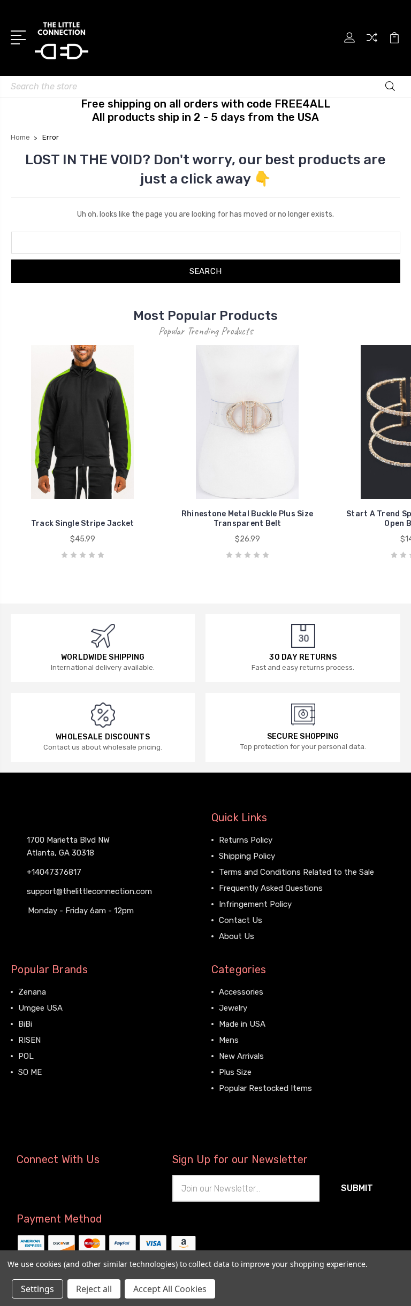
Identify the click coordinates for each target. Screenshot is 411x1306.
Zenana (32, 992)
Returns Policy (245, 840)
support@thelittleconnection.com (89, 891)
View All (33, 1088)
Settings (37, 1289)
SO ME (30, 1072)
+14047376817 (54, 872)
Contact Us (240, 920)
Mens (229, 1040)
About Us (236, 936)
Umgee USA (40, 1008)
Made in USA (242, 1024)
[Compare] (372, 44)
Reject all (94, 1289)
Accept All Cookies (170, 1289)
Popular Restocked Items (265, 1088)
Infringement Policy (255, 904)
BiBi (25, 1024)
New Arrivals (241, 1056)
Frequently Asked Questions (271, 888)
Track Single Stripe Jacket (82, 523)
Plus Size (235, 1072)
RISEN (29, 1040)
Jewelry (233, 1008)
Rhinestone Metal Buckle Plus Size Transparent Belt (247, 518)
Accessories (241, 992)
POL (26, 1056)
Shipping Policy (247, 856)
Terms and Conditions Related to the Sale (296, 872)
